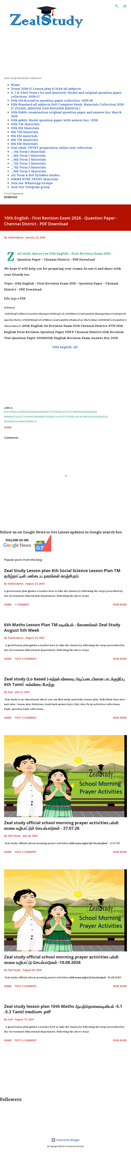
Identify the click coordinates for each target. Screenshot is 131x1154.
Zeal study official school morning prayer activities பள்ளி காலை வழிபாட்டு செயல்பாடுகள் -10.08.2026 (61, 959)
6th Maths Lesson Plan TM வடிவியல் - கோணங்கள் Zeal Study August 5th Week (62, 627)
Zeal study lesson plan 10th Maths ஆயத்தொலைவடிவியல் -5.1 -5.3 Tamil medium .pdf (63, 1008)
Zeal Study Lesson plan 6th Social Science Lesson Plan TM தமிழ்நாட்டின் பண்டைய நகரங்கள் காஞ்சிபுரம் (62, 573)
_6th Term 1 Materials (28, 155)
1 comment (22, 604)
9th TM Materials (24, 132)
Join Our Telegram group (30, 187)
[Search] (117, 6)
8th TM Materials (24, 140)
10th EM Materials (25, 128)
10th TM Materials (25, 124)
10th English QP (65, 347)
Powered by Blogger (67, 1140)
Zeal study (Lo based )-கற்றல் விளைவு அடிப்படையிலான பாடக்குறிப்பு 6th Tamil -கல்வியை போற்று (64, 681)
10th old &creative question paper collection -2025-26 (52, 100)
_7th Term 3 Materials (28, 167)
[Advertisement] (65, 52)
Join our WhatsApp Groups (32, 183)
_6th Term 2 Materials (28, 159)
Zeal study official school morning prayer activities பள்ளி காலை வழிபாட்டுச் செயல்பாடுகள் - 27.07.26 (61, 825)
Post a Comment (26, 658)
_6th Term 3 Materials (28, 171)
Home (15, 85)
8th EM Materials (24, 144)
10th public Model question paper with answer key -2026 (54, 120)
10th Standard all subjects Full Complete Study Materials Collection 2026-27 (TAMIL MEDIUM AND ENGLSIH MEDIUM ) (68, 106)
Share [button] (8, 427)
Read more (120, 604)
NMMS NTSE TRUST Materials (34, 179)
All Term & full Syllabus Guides (35, 175)
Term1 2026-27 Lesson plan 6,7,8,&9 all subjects (46, 89)
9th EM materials (24, 136)
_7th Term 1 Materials (28, 152)
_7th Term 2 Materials (28, 163)
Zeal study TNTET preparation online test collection (51, 148)
